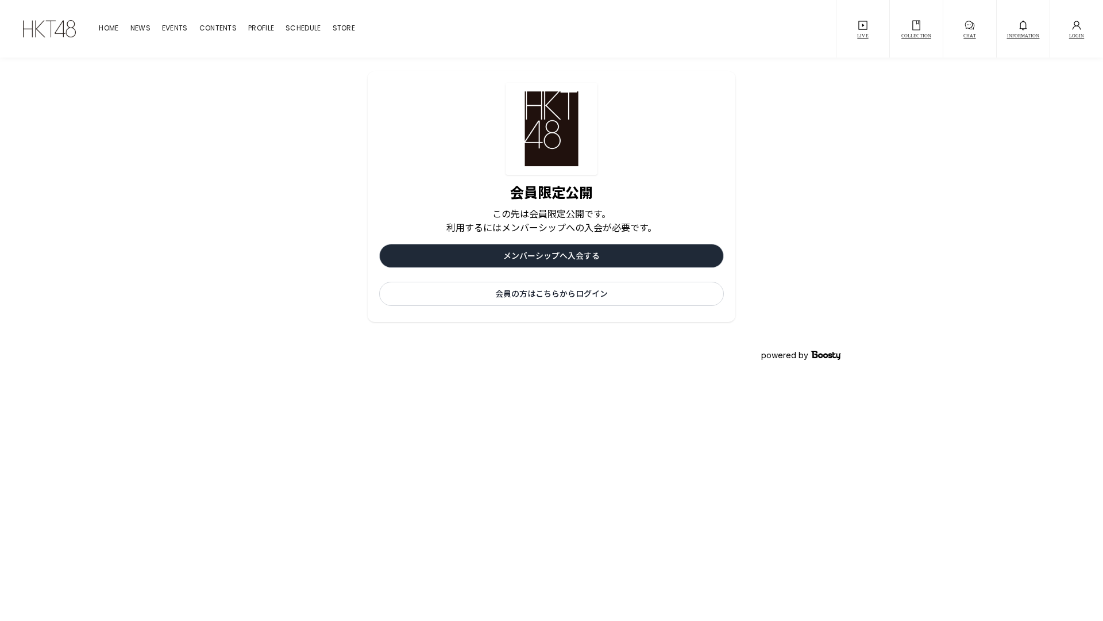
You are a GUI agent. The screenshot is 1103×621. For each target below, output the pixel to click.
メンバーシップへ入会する (551, 255)
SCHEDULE (303, 28)
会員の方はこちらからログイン (551, 293)
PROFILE (261, 28)
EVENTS (175, 28)
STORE (344, 28)
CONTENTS (218, 28)
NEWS (140, 28)
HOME (108, 28)
